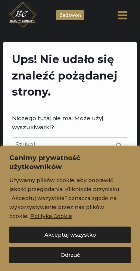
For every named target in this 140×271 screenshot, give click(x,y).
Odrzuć (70, 255)
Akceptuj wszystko (70, 234)
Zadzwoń (70, 15)
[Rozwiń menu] (122, 15)
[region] (70, 208)
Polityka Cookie (51, 216)
